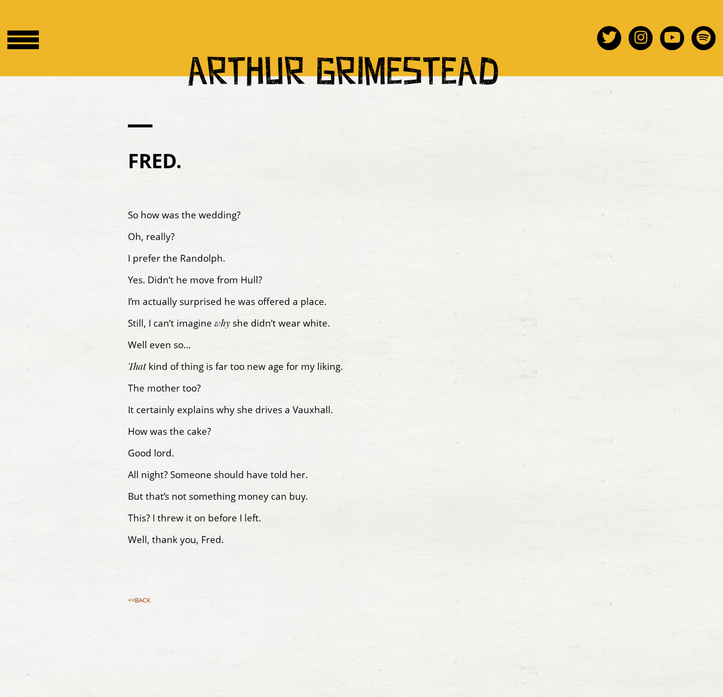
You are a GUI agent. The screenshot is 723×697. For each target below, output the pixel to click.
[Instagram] (644, 37)
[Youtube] (676, 37)
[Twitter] (613, 37)
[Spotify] (704, 37)
